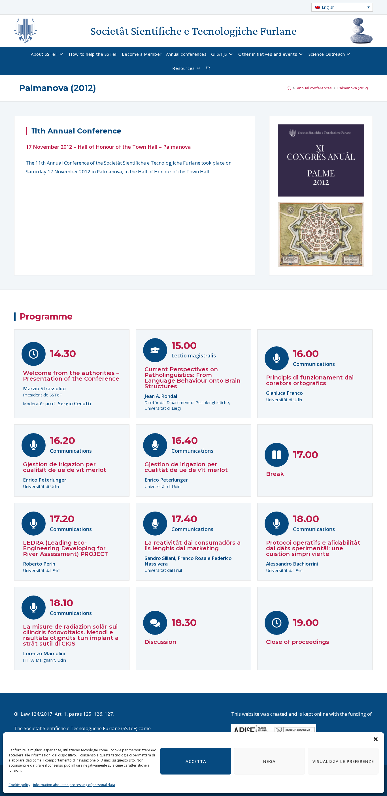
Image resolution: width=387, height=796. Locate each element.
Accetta (196, 761)
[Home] (289, 87)
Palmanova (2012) (352, 87)
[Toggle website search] (210, 68)
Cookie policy (19, 784)
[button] (376, 739)
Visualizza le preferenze (343, 761)
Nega (269, 761)
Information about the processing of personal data (74, 784)
